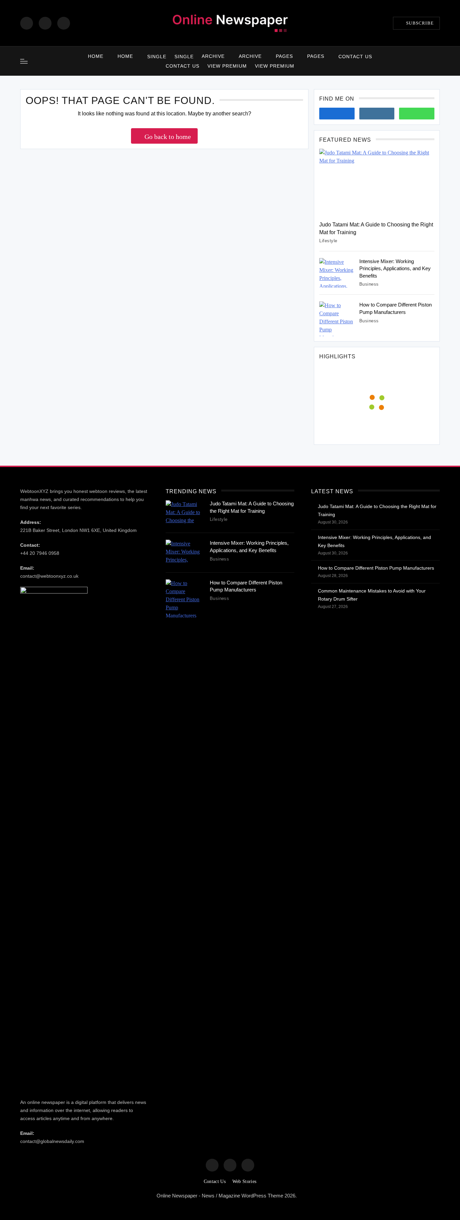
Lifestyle (328, 240)
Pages (284, 56)
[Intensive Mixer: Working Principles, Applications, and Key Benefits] (336, 273)
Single (156, 56)
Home (95, 56)
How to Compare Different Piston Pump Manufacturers (376, 568)
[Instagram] (45, 23)
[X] (63, 23)
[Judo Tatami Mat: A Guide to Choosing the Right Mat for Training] (376, 182)
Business (369, 284)
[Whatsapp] (416, 113)
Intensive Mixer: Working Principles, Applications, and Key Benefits (395, 269)
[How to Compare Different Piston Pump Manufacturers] (336, 318)
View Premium (227, 66)
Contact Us (355, 56)
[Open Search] (437, 61)
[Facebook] (26, 23)
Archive (213, 56)
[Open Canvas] (24, 61)
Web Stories (244, 1181)
